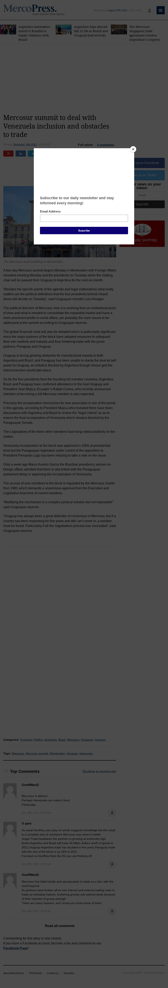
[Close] (133, 149)
